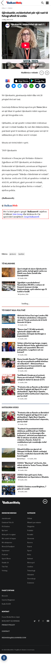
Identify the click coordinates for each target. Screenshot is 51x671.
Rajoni (29, 546)
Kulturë (30, 558)
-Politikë (9, 8)
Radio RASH (6, 604)
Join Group (18, 214)
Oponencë (5, 550)
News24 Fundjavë (8, 546)
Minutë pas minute (34, 522)
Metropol (31, 562)
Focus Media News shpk (11, 617)
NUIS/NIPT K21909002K (11, 621)
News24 (5, 596)
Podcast (5, 554)
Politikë (30, 530)
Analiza (30, 566)
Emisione (30, 583)
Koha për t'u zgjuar (9, 534)
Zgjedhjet (21, 254)
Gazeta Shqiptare (8, 600)
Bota (29, 554)
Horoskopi (31, 578)
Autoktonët (6, 518)
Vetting (4, 570)
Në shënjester (7, 542)
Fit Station (6, 526)
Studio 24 (5, 562)
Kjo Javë (5, 530)
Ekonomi (30, 538)
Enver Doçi (21, 459)
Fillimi (4, 8)
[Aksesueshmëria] (4, 658)
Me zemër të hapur (9, 538)
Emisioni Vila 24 (7, 522)
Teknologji (31, 570)
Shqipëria (30, 526)
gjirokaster (13, 254)
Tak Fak (5, 566)
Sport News (6, 558)
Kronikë (30, 534)
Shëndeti (30, 574)
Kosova (30, 542)
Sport (29, 550)
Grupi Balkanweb (31, 216)
